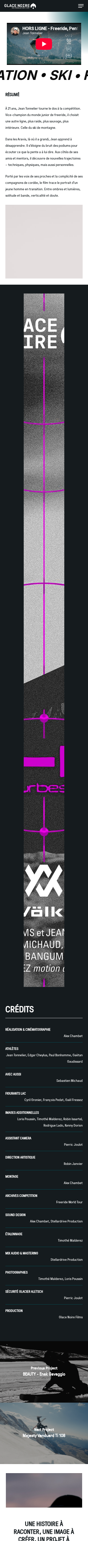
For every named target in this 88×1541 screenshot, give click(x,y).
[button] (81, 5)
